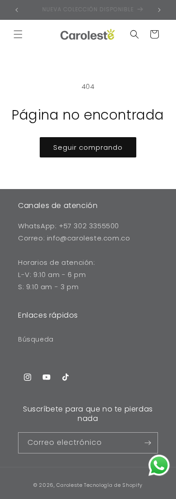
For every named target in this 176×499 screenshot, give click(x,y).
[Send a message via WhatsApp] (159, 465)
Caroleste (69, 485)
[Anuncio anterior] (17, 10)
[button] (18, 34)
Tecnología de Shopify (113, 485)
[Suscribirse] (147, 442)
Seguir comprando (88, 147)
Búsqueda (36, 339)
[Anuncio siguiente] (159, 10)
